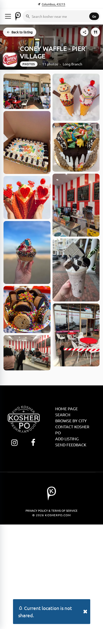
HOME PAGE (66, 408)
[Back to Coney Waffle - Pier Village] (10, 60)
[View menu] (95, 32)
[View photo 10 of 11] (76, 270)
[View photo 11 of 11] (76, 334)
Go (94, 16)
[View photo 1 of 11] (27, 91)
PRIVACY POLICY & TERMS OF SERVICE (52, 510)
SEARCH (62, 414)
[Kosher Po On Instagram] (14, 442)
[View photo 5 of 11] (27, 309)
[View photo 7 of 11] (76, 97)
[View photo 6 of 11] (27, 352)
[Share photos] (84, 32)
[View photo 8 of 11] (76, 147)
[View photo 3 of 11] (27, 197)
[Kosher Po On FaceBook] (33, 442)
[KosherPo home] (18, 16)
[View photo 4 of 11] (27, 252)
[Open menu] (8, 16)
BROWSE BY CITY (71, 420)
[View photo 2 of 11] (27, 142)
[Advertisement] (51, 576)
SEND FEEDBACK (70, 444)
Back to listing (22, 32)
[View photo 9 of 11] (76, 205)
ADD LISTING (67, 438)
